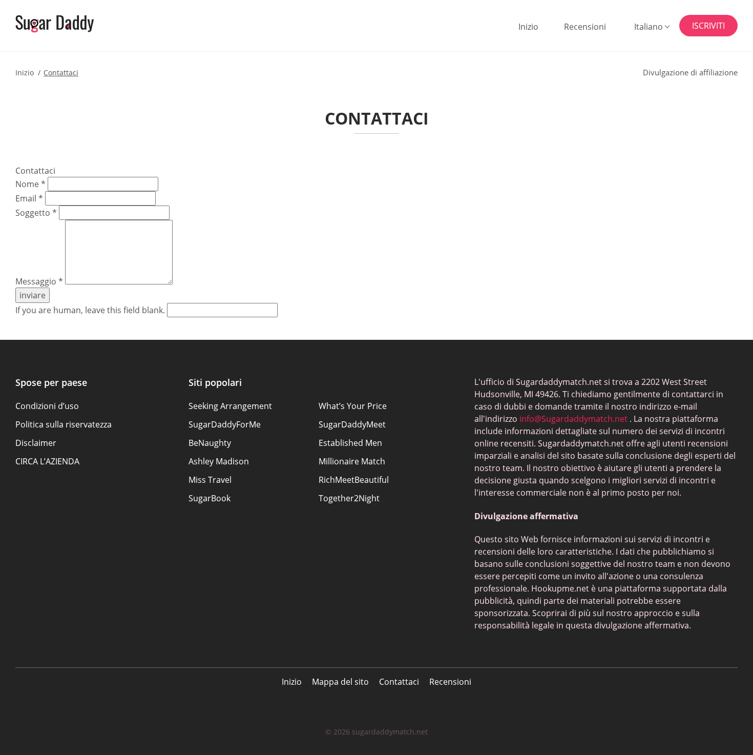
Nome (30, 184)
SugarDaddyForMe (225, 424)
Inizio (528, 26)
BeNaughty (210, 442)
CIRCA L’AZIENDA (47, 461)
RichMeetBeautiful (354, 479)
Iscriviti (708, 25)
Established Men (350, 442)
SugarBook (210, 498)
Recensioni (585, 26)
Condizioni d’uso (47, 406)
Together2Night (349, 498)
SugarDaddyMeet (352, 424)
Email (29, 198)
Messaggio (39, 281)
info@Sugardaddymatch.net (573, 418)
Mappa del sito (340, 681)
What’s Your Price (353, 406)
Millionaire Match (352, 461)
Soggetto (36, 212)
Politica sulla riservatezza (63, 424)
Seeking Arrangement (230, 406)
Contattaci (399, 681)
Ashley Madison (219, 461)
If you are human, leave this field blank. (91, 310)
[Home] (67, 24)
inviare (32, 295)
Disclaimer (35, 442)
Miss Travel (210, 479)
